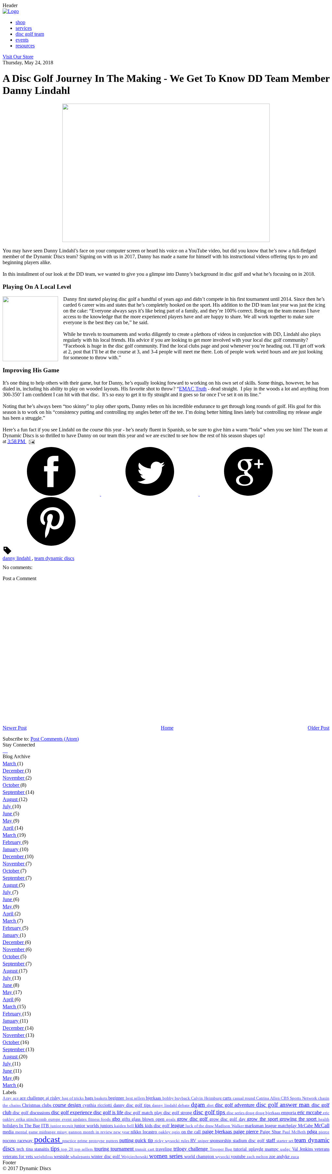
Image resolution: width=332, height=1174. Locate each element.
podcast (48, 1139)
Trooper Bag (222, 1149)
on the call (192, 1131)
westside (62, 1156)
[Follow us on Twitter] (4, 750)
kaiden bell (124, 1126)
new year (122, 1132)
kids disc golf (158, 1125)
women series (166, 1156)
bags (89, 1098)
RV (194, 1140)
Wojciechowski (135, 1157)
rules (186, 1141)
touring (102, 1149)
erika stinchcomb (32, 1119)
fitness (94, 1119)
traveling (164, 1149)
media (9, 1131)
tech (21, 1149)
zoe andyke (280, 1156)
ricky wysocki (168, 1141)
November (14, 778)
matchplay (288, 1125)
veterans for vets (18, 1156)
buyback (183, 1098)
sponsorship (221, 1140)
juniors (107, 1125)
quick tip (145, 1140)
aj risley (54, 1098)
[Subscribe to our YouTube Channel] (7, 750)
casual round (244, 1098)
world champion (199, 1156)
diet (211, 1105)
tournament (123, 1149)
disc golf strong (178, 1112)
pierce (324, 1132)
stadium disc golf (249, 1140)
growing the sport (298, 1119)
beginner (116, 1098)
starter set (286, 1141)
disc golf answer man (284, 1104)
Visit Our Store (18, 56)
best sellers (136, 1098)
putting (127, 1140)
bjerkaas (154, 1098)
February (12, 842)
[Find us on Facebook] (3, 750)
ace (16, 1098)
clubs (47, 1105)
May (8, 820)
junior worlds (87, 1125)
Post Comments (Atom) (54, 739)
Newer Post (15, 728)
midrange (48, 1132)
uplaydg (257, 1149)
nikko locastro (145, 1131)
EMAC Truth (193, 388)
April (9, 828)
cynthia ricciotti (98, 1105)
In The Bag (30, 1125)
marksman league (261, 1125)
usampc (272, 1149)
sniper (204, 1141)
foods (106, 1119)
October (11, 785)
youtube (239, 1156)
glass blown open (149, 1119)
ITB (45, 1125)
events (22, 40)
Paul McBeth (294, 1132)
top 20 (68, 1149)
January (11, 849)
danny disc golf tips (132, 1105)
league (178, 1125)
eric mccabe (310, 1112)
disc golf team (30, 34)
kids (140, 1125)
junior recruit (62, 1126)
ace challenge (33, 1098)
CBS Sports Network (299, 1098)
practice (69, 1141)
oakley (165, 1132)
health (323, 1119)
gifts (127, 1119)
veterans (321, 1149)
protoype (97, 1141)
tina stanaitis (38, 1149)
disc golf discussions (32, 1112)
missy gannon (70, 1132)
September (14, 792)
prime (83, 1141)
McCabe (306, 1125)
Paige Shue (271, 1131)
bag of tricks (73, 1098)
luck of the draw (200, 1126)
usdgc (286, 1149)
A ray (8, 1098)
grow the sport (263, 1119)
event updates (75, 1119)
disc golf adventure (235, 1105)
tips (56, 1148)
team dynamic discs (54, 558)
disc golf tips (210, 1112)
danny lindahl (17, 558)
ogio (176, 1132)
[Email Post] (30, 441)
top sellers (84, 1149)
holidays (11, 1125)
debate (184, 1105)
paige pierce (246, 1131)
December (14, 770)
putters (112, 1141)
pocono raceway (18, 1140)
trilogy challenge (191, 1149)
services (24, 28)
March (10, 763)
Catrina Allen (268, 1098)
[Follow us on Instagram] (5, 750)
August (11, 799)
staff (271, 1140)
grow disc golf (193, 1119)
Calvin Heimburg (207, 1098)
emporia (289, 1112)
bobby (168, 1098)
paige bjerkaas (217, 1131)
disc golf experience (72, 1112)
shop (20, 22)
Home (167, 728)
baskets (101, 1098)
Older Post (318, 728)
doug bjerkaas (268, 1113)
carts (227, 1098)
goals (171, 1119)
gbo (117, 1119)
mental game (27, 1132)
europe (55, 1119)
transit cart (145, 1149)
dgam (199, 1104)
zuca (295, 1157)
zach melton (258, 1157)
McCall (321, 1125)
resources (25, 45)
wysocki (223, 1157)
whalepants (80, 1157)
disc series (236, 1113)
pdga (313, 1131)
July (7, 806)
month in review (98, 1132)
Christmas (32, 1105)
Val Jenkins (303, 1149)
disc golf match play (143, 1112)
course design (68, 1105)
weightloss (44, 1157)
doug (250, 1113)
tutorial (240, 1149)
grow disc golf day (228, 1119)
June (8, 813)
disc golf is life (108, 1112)
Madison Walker (229, 1126)
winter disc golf (106, 1156)
